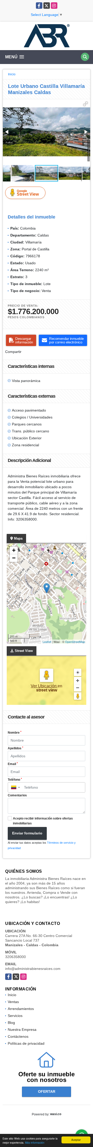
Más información (34, 1142)
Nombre (14, 733)
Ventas (13, 1002)
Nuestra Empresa (22, 1029)
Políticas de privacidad (26, 1043)
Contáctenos (18, 1036)
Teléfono (15, 780)
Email (13, 764)
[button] (85, 104)
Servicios (15, 1016)
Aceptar (76, 1140)
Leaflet (47, 642)
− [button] (14, 558)
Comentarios (17, 795)
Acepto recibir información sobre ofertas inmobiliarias (43, 821)
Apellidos (15, 748)
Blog (11, 1023)
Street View (28, 192)
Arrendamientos (21, 1009)
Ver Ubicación (44, 686)
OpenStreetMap (75, 642)
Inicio (12, 74)
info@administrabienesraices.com (32, 969)
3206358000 (15, 957)
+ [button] (14, 550)
